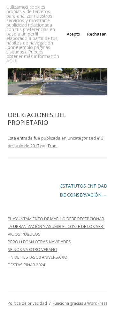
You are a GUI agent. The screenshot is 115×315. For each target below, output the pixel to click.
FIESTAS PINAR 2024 (26, 265)
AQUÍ (11, 61)
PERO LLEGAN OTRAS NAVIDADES (39, 242)
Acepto (73, 34)
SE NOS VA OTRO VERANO (32, 249)
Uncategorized (81, 138)
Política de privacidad (27, 303)
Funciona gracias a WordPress (80, 303)
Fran (52, 146)
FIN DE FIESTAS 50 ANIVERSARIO (37, 257)
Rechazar (96, 34)
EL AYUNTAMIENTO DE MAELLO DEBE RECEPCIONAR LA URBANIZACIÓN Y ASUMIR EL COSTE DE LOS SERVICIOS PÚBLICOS (56, 226)
